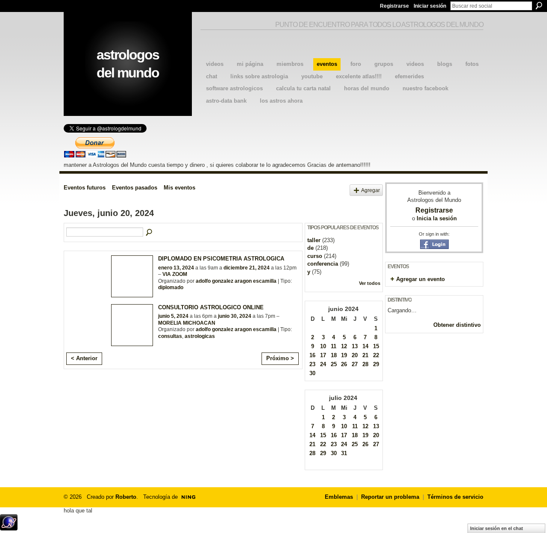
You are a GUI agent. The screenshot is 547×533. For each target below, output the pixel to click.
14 (365, 346)
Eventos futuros (85, 187)
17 (323, 355)
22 (376, 355)
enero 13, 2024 (176, 268)
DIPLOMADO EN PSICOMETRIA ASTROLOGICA (221, 258)
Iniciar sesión (430, 6)
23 (312, 364)
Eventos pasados (134, 187)
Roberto (125, 497)
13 (355, 346)
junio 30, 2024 (234, 316)
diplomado (170, 287)
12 (344, 346)
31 (344, 453)
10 (323, 346)
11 (333, 346)
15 (376, 346)
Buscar (538, 5)
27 (355, 364)
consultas (170, 336)
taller (314, 240)
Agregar (370, 190)
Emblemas (339, 497)
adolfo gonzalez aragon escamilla (236, 281)
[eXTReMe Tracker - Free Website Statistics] (9, 528)
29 (376, 364)
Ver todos (369, 283)
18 (334, 355)
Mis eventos (179, 187)
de (310, 248)
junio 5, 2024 (173, 316)
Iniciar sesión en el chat (496, 528)
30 (312, 373)
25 (334, 364)
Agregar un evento (420, 279)
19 (344, 355)
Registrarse (394, 6)
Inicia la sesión (437, 218)
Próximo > (280, 358)
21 (365, 355)
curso (314, 256)
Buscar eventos (149, 233)
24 (323, 364)
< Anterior (84, 358)
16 (312, 355)
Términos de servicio (455, 497)
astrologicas (200, 336)
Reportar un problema (390, 497)
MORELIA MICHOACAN (186, 323)
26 (344, 364)
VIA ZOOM (174, 274)
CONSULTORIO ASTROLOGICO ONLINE (211, 307)
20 (355, 355)
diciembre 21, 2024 (247, 268)
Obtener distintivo (457, 325)
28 (365, 364)
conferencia (322, 264)
